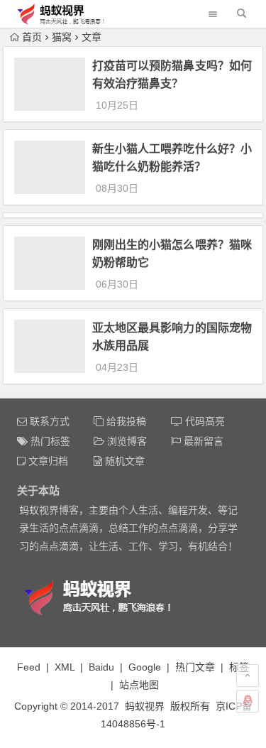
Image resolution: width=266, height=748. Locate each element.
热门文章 (195, 667)
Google (144, 667)
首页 (32, 37)
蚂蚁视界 (145, 706)
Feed (28, 667)
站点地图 (139, 684)
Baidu (101, 667)
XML (64, 667)
